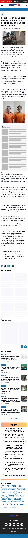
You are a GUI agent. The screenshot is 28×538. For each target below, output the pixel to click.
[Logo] (14, 516)
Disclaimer (14, 531)
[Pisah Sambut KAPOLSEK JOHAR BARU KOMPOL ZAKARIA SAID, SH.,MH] (24, 367)
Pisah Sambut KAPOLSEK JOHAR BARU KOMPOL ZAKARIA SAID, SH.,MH (10, 369)
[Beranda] (2, 14)
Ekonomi (20, 9)
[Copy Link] (13, 266)
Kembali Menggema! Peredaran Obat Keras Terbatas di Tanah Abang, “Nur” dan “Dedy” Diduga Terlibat (14, 436)
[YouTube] (6, 524)
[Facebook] (2, 266)
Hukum (13, 9)
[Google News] (14, 524)
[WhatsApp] (10, 266)
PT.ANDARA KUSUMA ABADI (19, 536)
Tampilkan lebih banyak (14, 419)
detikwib (8, 536)
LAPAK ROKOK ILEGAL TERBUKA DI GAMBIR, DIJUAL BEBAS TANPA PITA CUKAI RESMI (10, 389)
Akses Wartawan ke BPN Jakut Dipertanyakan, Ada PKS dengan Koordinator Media (10, 358)
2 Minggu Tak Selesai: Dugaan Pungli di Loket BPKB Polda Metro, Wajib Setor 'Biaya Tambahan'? (14, 447)
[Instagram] (21, 524)
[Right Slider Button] (26, 9)
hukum (3, 354)
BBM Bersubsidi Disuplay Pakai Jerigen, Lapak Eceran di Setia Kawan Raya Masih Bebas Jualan (10, 379)
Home (2, 9)
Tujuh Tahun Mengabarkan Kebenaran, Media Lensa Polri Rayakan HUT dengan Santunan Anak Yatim (10, 410)
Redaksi (4, 528)
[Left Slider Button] (22, 346)
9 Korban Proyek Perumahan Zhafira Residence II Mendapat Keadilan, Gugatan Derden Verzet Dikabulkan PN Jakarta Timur (15, 458)
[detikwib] (14, 5)
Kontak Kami (10, 528)
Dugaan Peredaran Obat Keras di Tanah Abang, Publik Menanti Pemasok (15, 470)
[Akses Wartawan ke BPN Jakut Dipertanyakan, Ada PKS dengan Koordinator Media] (24, 357)
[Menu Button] (2, 5)
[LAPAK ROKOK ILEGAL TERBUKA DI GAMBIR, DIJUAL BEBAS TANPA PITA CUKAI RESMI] (24, 388)
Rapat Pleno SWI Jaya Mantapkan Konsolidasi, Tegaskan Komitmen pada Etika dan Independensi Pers (15, 475)
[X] (5, 266)
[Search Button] (26, 5)
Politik (8, 9)
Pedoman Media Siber (20, 528)
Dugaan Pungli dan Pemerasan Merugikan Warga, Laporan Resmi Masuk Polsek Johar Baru (10, 400)
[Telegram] (8, 266)
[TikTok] (10, 524)
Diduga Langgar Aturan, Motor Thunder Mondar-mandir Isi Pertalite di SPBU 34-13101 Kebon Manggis (14, 430)
